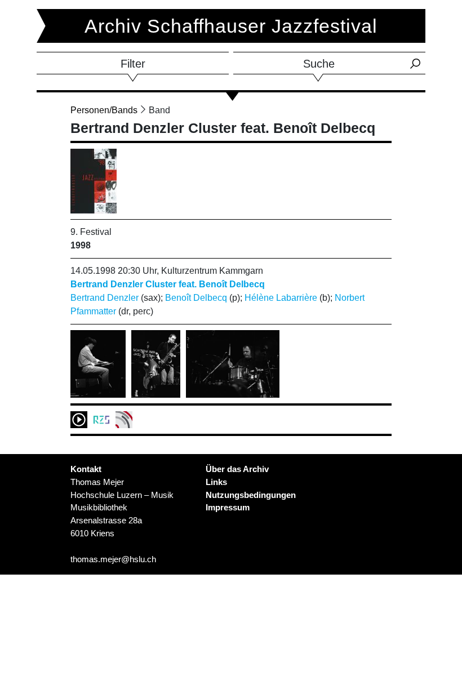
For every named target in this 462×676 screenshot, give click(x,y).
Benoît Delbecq (196, 298)
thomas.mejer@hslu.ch (113, 559)
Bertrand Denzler (104, 298)
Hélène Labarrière (281, 298)
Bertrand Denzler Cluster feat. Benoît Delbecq (167, 284)
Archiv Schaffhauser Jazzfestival (231, 26)
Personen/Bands (103, 110)
